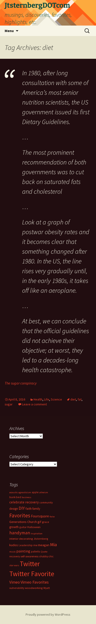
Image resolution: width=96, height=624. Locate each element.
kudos (13, 545)
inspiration (36, 533)
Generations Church (23, 522)
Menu (9, 30)
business (26, 497)
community (46, 502)
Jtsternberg (41, 538)
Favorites (19, 515)
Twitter (30, 563)
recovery (14, 556)
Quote (44, 551)
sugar (9, 404)
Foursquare (40, 516)
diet (73, 399)
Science (56, 399)
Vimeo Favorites (35, 582)
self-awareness (29, 556)
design (13, 509)
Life (46, 399)
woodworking (34, 588)
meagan (43, 545)
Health (38, 399)
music (12, 551)
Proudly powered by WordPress (48, 614)
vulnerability (16, 588)
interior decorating (21, 538)
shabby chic (46, 556)
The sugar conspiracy (21, 383)
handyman (19, 532)
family (36, 509)
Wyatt (46, 588)
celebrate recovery (24, 502)
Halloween (34, 527)
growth (14, 527)
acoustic (13, 492)
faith (28, 508)
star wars (14, 565)
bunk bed (15, 497)
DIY (22, 508)
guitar (23, 527)
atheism (43, 492)
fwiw (52, 516)
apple (35, 492)
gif (39, 522)
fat (80, 399)
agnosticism (24, 492)
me (35, 545)
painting (23, 551)
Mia (53, 545)
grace (45, 522)
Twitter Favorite (31, 573)
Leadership (26, 545)
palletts (35, 551)
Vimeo (14, 582)
